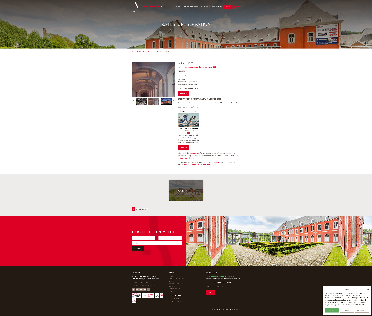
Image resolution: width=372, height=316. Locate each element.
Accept (331, 310)
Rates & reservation (215, 287)
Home (178, 7)
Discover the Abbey (177, 279)
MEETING (219, 7)
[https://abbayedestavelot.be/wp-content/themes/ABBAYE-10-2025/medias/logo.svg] (135, 7)
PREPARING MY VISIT (147, 51)
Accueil (135, 51)
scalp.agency (236, 309)
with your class (214, 162)
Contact (173, 291)
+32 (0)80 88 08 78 (140, 283)
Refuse (347, 310)
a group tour (194, 153)
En (162, 7)
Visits (227, 7)
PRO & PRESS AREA (176, 301)
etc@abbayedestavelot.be (144, 285)
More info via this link (228, 103)
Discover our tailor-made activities (197, 165)
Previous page (142, 209)
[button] (368, 289)
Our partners (174, 299)
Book (184, 94)
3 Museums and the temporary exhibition (201, 67)
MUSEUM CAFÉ (209, 7)
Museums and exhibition (192, 7)
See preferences (362, 310)
